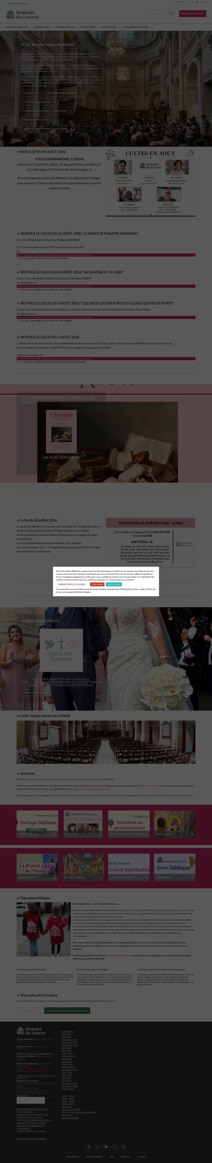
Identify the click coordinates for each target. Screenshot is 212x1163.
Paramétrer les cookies (71, 584)
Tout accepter (113, 584)
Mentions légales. (83, 592)
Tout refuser (97, 584)
